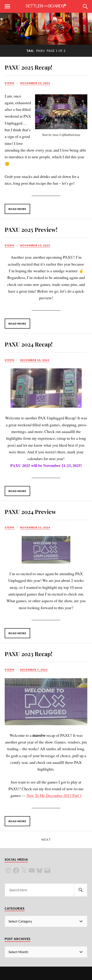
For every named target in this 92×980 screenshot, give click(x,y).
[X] (23, 870)
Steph (9, 83)
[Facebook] (16, 870)
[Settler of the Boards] (46, 6)
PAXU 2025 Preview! (31, 229)
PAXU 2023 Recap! (28, 653)
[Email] (47, 870)
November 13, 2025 (35, 245)
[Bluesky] (39, 870)
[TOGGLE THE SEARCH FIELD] (84, 6)
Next (46, 839)
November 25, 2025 (35, 83)
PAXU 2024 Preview (30, 511)
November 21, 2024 (35, 527)
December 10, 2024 (34, 360)
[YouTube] (31, 870)
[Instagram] (8, 870)
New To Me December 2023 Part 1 (54, 795)
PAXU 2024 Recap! (28, 344)
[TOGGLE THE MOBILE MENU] (7, 6)
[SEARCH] (80, 890)
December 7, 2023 (34, 669)
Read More (17, 209)
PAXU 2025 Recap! (28, 67)
